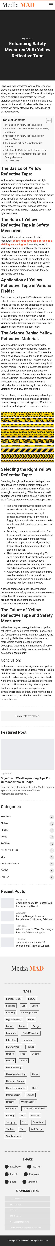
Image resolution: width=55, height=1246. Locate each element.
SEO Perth (14, 1210)
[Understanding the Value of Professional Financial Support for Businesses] (7, 942)
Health (24, 1060)
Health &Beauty (13, 1067)
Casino (5, 870)
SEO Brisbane (15, 1216)
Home (4, 836)
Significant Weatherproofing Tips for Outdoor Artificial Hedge (26, 780)
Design (4, 823)
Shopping (10, 1122)
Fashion (5, 877)
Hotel (34, 1088)
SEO (3, 857)
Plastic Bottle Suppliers (34, 1108)
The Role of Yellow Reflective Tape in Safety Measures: (27, 130)
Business (6, 816)
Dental (5, 830)
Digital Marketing (31, 1033)
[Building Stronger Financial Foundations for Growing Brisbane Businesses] (7, 916)
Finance (10, 1054)
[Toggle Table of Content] (47, 120)
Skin (24, 1122)
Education (11, 1040)
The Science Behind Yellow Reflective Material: (23, 145)
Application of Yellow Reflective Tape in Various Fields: (24, 138)
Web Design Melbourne (19, 1222)
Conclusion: (14, 161)
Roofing (5, 843)
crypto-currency (14, 1019)
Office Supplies (9, 850)
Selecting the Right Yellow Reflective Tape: (26, 150)
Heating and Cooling (16, 1074)
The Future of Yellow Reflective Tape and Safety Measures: (25, 156)
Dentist (22, 1026)
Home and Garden (15, 1081)
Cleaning (10, 1012)
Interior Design (13, 1095)
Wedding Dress (13, 1136)
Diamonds (11, 1033)
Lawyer (30, 1095)
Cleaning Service (10, 863)
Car (23, 1006)
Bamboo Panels (14, 999)
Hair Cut (10, 1060)
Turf (22, 1129)
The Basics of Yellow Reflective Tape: (23, 125)
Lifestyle (10, 1102)
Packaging (11, 1108)
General (35, 1054)
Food (22, 1054)
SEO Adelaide (15, 1204)
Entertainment (13, 1047)
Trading (10, 1129)
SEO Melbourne (16, 1199)
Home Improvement (16, 1088)
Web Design (36, 1129)
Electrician (28, 1040)
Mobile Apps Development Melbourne (25, 1228)
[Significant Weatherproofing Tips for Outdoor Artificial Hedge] (27, 754)
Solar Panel (38, 1122)
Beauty (31, 999)
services (35, 1115)
